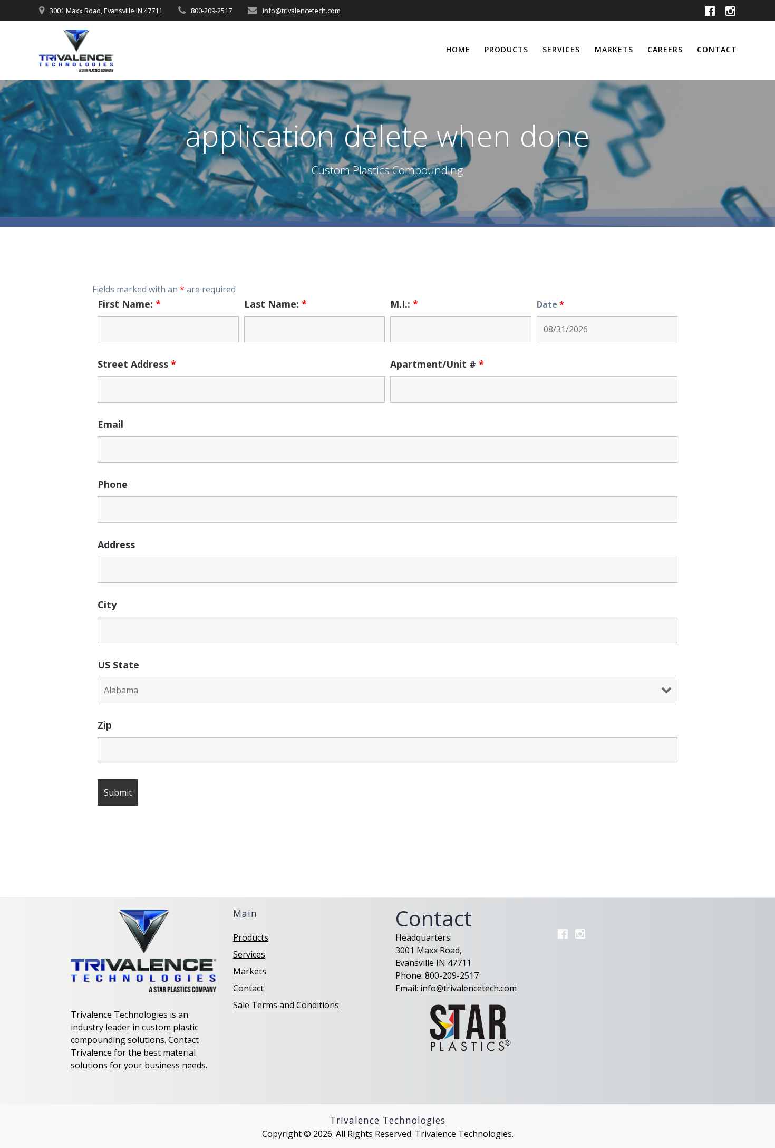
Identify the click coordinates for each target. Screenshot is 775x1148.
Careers (665, 49)
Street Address (137, 364)
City (107, 604)
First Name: (129, 304)
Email (110, 424)
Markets (614, 49)
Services (561, 49)
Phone (113, 484)
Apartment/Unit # (437, 364)
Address (116, 544)
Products (506, 49)
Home (458, 49)
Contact (717, 49)
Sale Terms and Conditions (286, 1005)
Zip (105, 725)
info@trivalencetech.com (302, 10)
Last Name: (275, 304)
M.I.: (404, 304)
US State (118, 664)
